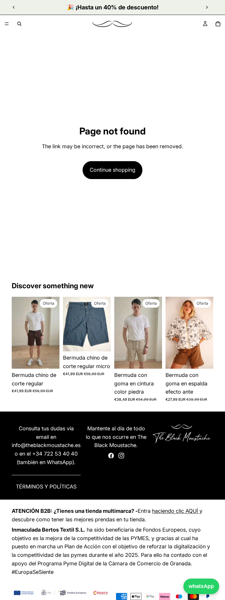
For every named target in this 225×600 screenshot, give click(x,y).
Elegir (55, 359)
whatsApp (201, 586)
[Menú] (6, 24)
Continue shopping (112, 170)
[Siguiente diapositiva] (206, 7)
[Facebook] (111, 455)
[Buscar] (19, 23)
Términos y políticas (46, 486)
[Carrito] (218, 23)
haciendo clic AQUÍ (176, 511)
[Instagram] (121, 455)
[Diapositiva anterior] (13, 7)
